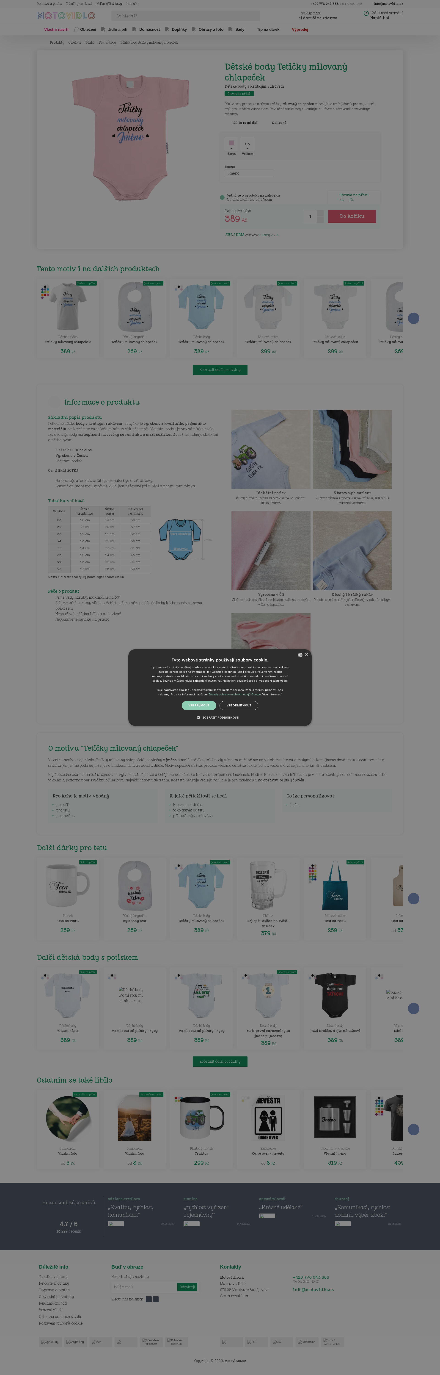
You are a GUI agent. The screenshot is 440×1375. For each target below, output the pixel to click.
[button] (220, 717)
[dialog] (220, 687)
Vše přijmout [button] (199, 705)
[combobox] (300, 655)
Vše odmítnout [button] (239, 705)
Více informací (271, 694)
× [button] (306, 654)
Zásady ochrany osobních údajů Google (235, 694)
